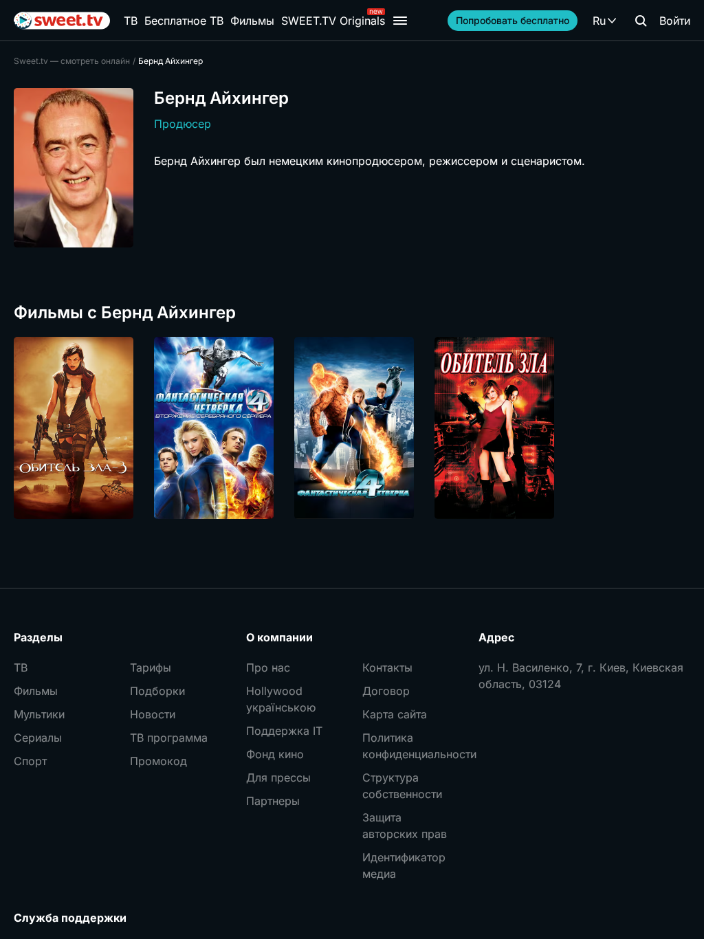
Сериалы (38, 737)
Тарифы (150, 667)
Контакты (387, 667)
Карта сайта (394, 714)
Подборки (157, 691)
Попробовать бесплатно (512, 20)
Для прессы (278, 777)
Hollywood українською (281, 699)
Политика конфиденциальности (410, 746)
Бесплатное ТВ (183, 20)
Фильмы (252, 20)
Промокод (158, 761)
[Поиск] (640, 20)
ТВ (131, 20)
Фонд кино (275, 754)
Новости (152, 714)
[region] (352, 428)
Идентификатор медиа (404, 865)
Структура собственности (402, 786)
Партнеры (273, 801)
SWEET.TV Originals (333, 20)
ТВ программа (169, 737)
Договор (386, 691)
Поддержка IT (284, 731)
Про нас (268, 667)
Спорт (30, 761)
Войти (674, 20)
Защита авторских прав (404, 825)
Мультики (39, 714)
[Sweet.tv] (62, 21)
